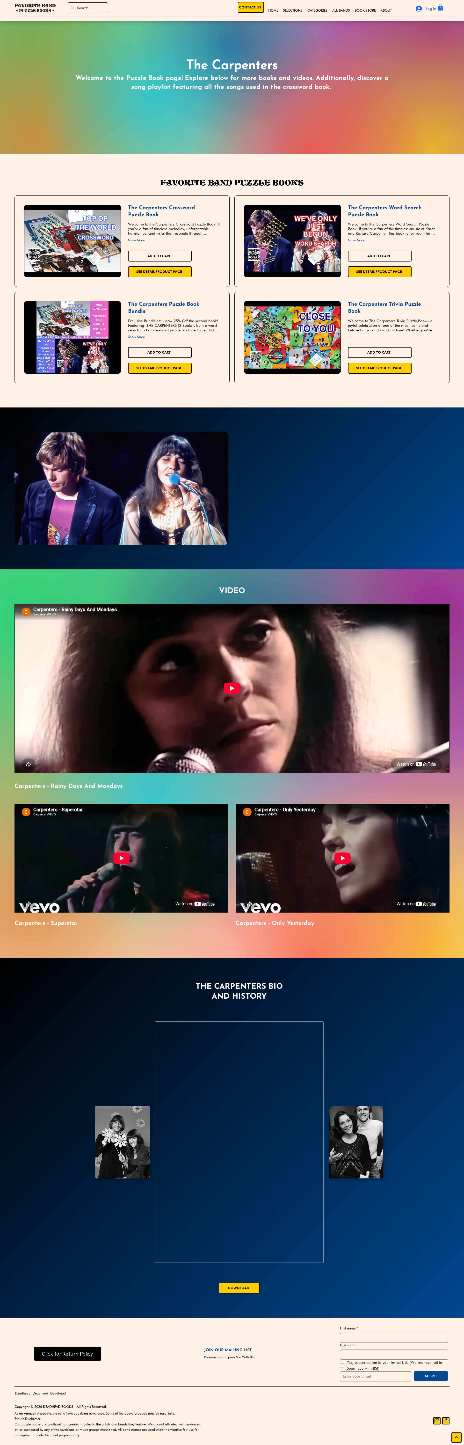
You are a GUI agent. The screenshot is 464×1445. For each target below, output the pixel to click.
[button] (317, 10)
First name (349, 1328)
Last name (347, 1345)
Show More (136, 240)
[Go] (456, 1437)
